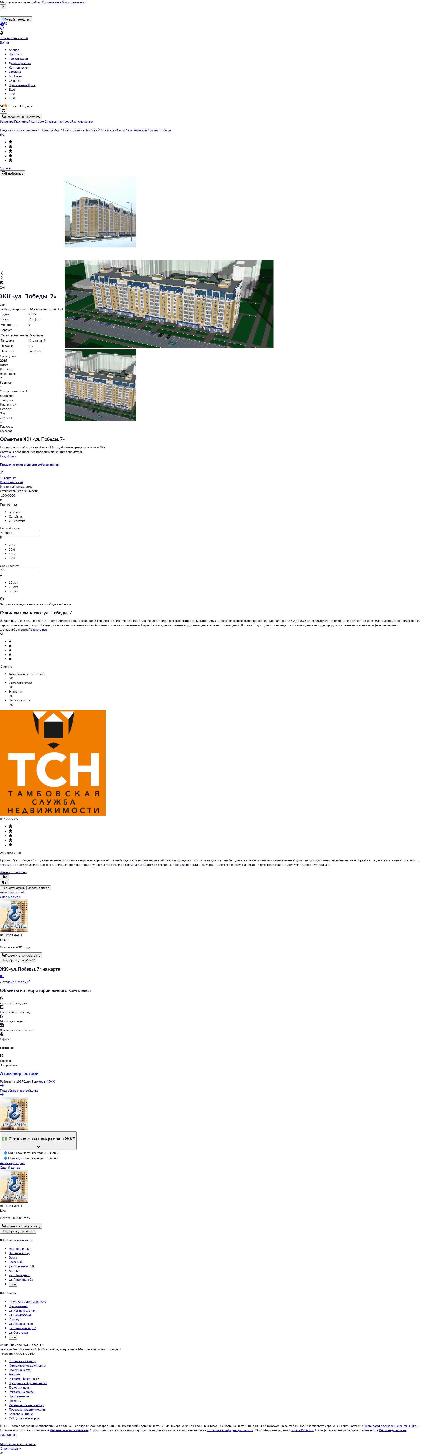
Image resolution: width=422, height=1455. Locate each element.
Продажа (15, 54)
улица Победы (160, 130)
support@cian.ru (302, 1430)
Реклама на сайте (21, 1392)
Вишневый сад (19, 1253)
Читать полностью (13, 872)
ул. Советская (18, 1332)
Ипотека (15, 72)
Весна (13, 1257)
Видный (14, 1270)
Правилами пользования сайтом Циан (391, 1426)
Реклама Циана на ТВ (24, 1378)
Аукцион (15, 1374)
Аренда (14, 50)
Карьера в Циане (21, 1414)
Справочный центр (22, 1361)
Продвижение (19, 1396)
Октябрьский (137, 130)
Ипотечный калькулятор (26, 1405)
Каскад (14, 1319)
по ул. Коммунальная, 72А (27, 1301)
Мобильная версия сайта (18, 1444)
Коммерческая (19, 67)
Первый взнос (10, 528)
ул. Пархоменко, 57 (22, 1328)
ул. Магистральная (22, 1310)
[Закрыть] (3, 6)
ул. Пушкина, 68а (21, 1279)
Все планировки (11, 482)
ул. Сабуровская (20, 1315)
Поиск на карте (20, 1370)
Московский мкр (113, 130)
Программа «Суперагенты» (28, 1383)
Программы (8, 504)
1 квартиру (8, 478)
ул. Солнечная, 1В (21, 1266)
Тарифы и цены (19, 1387)
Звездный (16, 1262)
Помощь (15, 1400)
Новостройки (18, 59)
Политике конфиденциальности (230, 1430)
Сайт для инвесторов (24, 1418)
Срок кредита (10, 566)
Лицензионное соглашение (69, 1430)
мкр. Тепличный (20, 1248)
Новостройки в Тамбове (80, 130)
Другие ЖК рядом (13, 982)
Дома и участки (20, 63)
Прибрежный (18, 1306)
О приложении (10, 1448)
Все (13, 1284)
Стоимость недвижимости (19, 491)
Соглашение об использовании (64, 2)
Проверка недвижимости (27, 1409)
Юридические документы (27, 1365)
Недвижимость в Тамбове (18, 130)
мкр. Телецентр (19, 1275)
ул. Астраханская (21, 1323)
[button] (7, 121)
